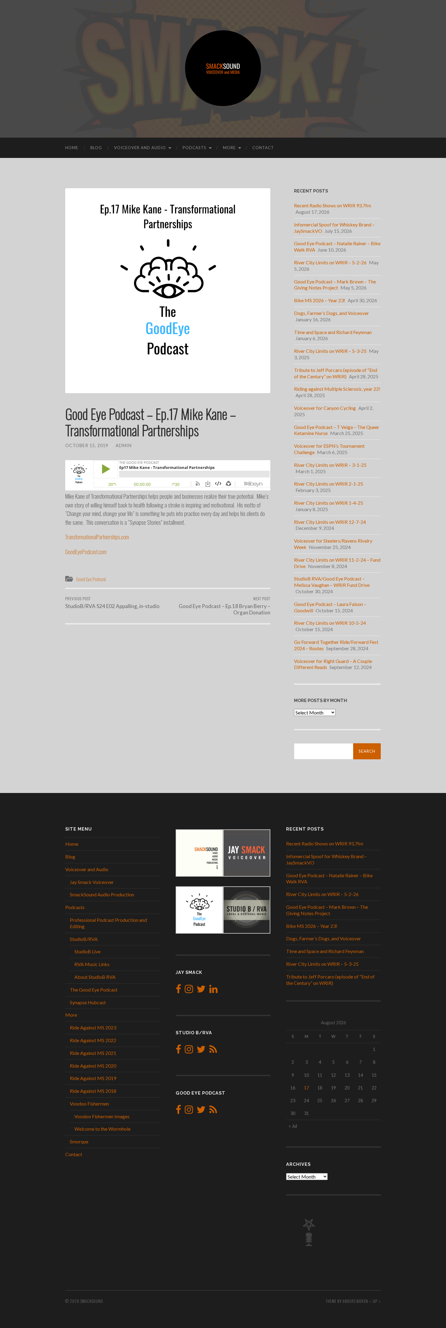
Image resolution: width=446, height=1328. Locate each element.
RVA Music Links (92, 964)
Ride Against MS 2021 (93, 1053)
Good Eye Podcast (91, 579)
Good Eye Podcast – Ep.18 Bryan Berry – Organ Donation (224, 606)
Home (71, 147)
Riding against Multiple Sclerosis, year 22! (337, 389)
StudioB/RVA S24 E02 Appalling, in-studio (112, 602)
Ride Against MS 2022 (93, 1040)
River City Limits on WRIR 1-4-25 (328, 503)
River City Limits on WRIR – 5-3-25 (330, 351)
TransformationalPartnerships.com (97, 536)
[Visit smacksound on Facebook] (178, 990)
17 (306, 1087)
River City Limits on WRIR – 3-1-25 (330, 465)
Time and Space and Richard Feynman (333, 332)
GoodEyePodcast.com (85, 551)
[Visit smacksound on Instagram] (189, 990)
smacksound (91, 1301)
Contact (263, 147)
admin (124, 445)
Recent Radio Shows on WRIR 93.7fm (332, 205)
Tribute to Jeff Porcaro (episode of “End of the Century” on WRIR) (335, 373)
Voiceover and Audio (140, 147)
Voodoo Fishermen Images (102, 1116)
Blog (96, 147)
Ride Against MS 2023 (93, 1027)
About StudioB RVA (95, 977)
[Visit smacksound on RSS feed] (213, 1051)
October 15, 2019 (86, 445)
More (229, 147)
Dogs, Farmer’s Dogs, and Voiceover (331, 313)
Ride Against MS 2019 (93, 1078)
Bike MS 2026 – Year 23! (319, 300)
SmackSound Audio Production (102, 894)
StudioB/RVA (84, 939)
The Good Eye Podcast (93, 989)
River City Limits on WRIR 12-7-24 (330, 522)
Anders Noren (355, 1301)
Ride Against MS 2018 (93, 1091)
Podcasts (194, 147)
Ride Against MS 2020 (93, 1066)
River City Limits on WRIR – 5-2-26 (330, 262)
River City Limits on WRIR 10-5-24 (330, 623)
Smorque (79, 1141)
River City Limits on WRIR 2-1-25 (328, 484)
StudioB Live (87, 951)
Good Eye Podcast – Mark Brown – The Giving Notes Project (335, 285)
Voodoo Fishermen (89, 1103)
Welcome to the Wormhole (102, 1129)
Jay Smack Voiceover (92, 882)
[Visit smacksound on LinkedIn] (213, 990)
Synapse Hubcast (88, 1002)
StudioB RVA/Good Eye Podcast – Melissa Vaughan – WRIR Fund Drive (332, 582)
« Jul (293, 1126)
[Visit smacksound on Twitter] (201, 990)
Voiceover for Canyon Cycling (325, 408)
